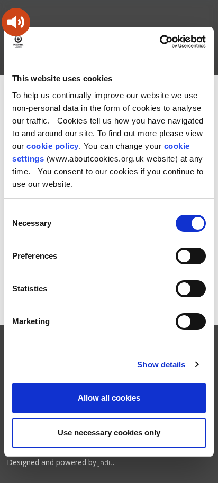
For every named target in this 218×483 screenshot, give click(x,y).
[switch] (191, 256)
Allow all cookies (109, 397)
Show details (161, 364)
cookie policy (52, 145)
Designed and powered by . (60, 462)
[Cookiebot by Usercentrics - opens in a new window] (159, 42)
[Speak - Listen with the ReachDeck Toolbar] (16, 22)
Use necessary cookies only (109, 432)
